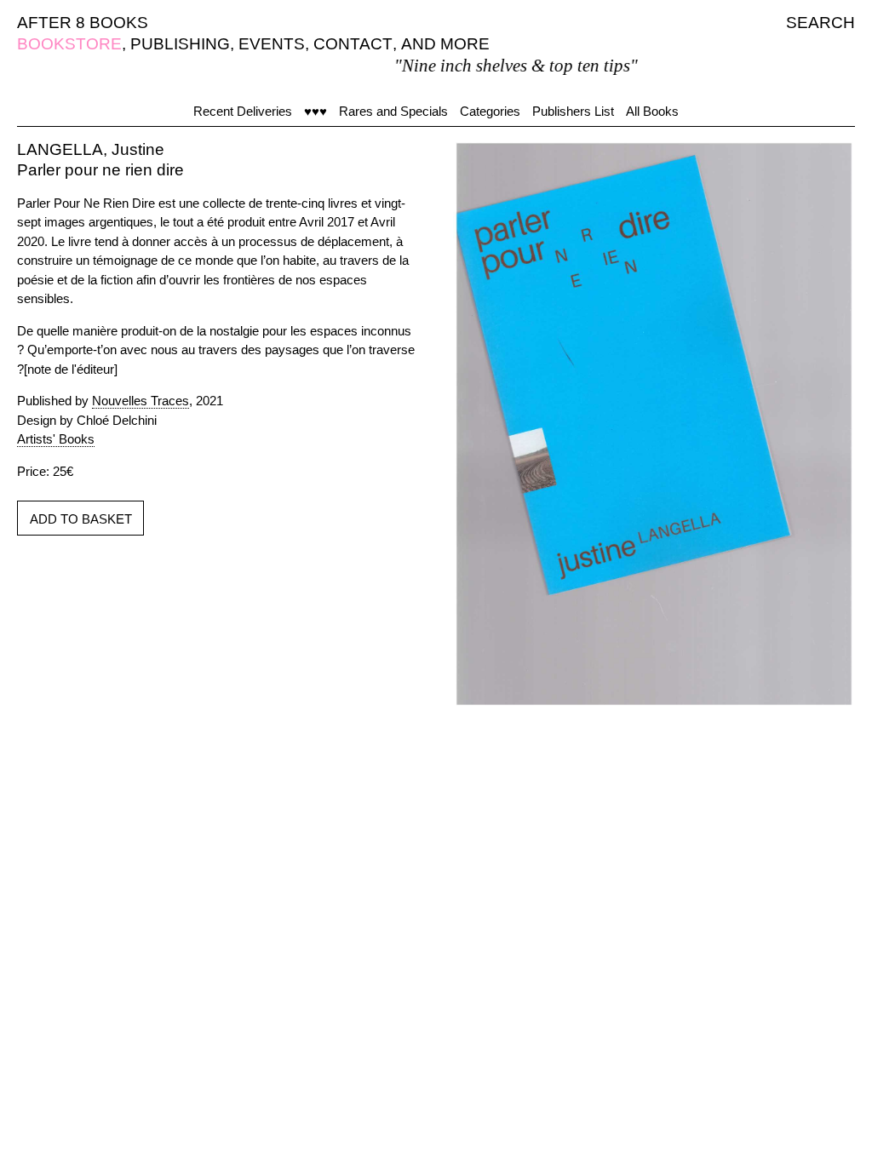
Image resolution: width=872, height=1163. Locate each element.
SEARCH (820, 23)
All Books (652, 111)
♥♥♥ (315, 111)
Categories (490, 111)
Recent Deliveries (242, 111)
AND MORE (445, 44)
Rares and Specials (393, 111)
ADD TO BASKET (81, 519)
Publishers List (573, 111)
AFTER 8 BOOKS (82, 23)
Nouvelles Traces (140, 400)
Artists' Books (56, 439)
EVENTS (271, 44)
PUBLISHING (180, 44)
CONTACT (353, 44)
